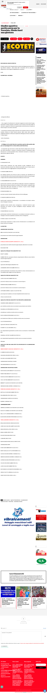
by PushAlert (10, 8)
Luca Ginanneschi (5, 22)
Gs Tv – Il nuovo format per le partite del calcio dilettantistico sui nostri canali (17, 666)
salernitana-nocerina (18, 501)
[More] (32, 39)
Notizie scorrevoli (4, 501)
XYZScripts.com (29, 692)
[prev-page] (11, 18)
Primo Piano (11, 501)
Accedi (44, 628)
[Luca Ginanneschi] (5, 577)
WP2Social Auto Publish (19, 692)
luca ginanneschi (24, 500)
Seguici (25, 7)
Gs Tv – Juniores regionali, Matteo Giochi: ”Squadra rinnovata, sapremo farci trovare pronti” (41, 73)
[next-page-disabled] (13, 18)
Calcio (26, 26)
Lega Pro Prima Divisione (15, 500)
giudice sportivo (6, 500)
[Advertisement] (18, 86)
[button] (37, 4)
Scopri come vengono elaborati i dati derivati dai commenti (32, 643)
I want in (41, 667)
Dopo (20, 7)
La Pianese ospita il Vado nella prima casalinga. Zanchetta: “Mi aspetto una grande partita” (41, 68)
